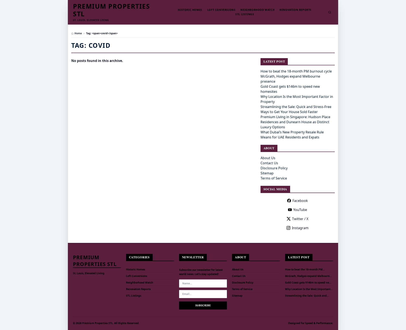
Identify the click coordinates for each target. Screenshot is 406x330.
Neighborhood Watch (257, 10)
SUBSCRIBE (203, 305)
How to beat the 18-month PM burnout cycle (296, 71)
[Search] (329, 12)
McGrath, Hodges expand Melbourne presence (308, 276)
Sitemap (267, 173)
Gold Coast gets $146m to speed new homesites (308, 282)
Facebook (300, 200)
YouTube (300, 209)
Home (78, 33)
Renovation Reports (295, 10)
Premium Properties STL (111, 10)
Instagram (300, 228)
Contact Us (269, 163)
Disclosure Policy (274, 168)
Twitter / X (300, 218)
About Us (268, 158)
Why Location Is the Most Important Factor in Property (308, 289)
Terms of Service (274, 178)
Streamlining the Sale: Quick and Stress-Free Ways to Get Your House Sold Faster (307, 295)
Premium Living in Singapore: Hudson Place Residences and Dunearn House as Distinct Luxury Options (295, 122)
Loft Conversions (221, 10)
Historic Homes (190, 10)
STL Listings (244, 14)
